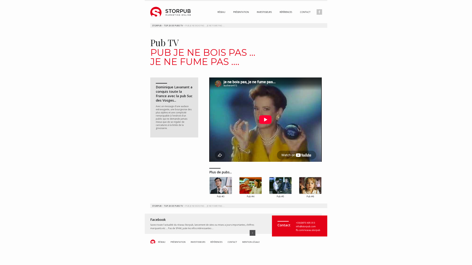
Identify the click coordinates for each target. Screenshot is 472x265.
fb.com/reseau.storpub (308, 230)
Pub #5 (280, 196)
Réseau (221, 12)
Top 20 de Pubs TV (173, 25)
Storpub (157, 25)
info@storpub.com (306, 226)
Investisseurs (264, 12)
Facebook (158, 219)
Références (286, 12)
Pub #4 (250, 196)
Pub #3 (220, 196)
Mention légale (251, 242)
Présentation (241, 12)
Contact (305, 12)
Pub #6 (310, 196)
